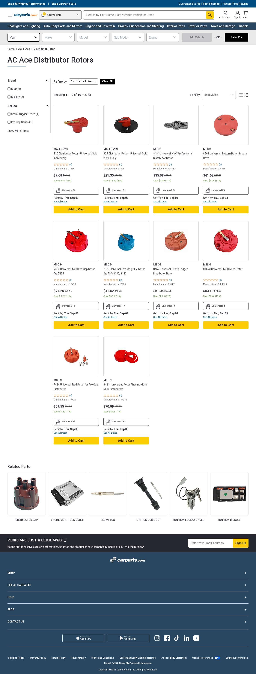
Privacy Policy (78, 658)
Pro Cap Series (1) (22, 122)
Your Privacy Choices (237, 658)
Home (11, 48)
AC (20, 48)
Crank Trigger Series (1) (25, 114)
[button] (83, 81)
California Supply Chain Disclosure (138, 658)
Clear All (107, 81)
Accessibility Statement (174, 658)
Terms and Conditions (102, 658)
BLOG (10, 609)
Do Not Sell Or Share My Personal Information (128, 663)
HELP (10, 597)
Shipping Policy (16, 658)
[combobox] (23, 37)
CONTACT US (15, 621)
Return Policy (58, 658)
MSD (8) (16, 88)
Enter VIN (236, 37)
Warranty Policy (38, 658)
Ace (27, 48)
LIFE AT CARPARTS (19, 585)
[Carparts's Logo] (25, 15)
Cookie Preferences (202, 658)
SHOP (11, 572)
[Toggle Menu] (10, 15)
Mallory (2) (17, 96)
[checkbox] (8, 88)
